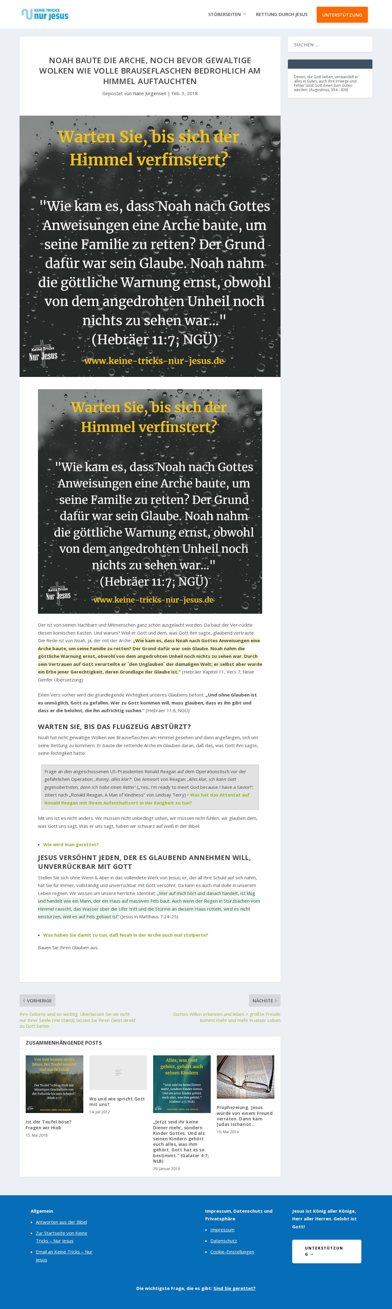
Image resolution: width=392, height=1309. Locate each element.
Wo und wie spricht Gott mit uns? (117, 1101)
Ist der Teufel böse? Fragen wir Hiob (48, 1124)
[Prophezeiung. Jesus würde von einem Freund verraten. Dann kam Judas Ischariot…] (245, 1077)
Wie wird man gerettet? (71, 844)
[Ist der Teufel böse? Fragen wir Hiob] (54, 1084)
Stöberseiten (224, 14)
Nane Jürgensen (149, 93)
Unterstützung (342, 15)
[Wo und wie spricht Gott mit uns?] (118, 1072)
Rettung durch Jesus (281, 14)
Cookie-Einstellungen (232, 1252)
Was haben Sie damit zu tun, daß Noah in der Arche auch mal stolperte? (125, 935)
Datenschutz (223, 1241)
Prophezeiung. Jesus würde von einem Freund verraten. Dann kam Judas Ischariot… (245, 1115)
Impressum (222, 1229)
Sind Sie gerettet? (234, 1288)
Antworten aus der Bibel (61, 1222)
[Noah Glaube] (150, 501)
